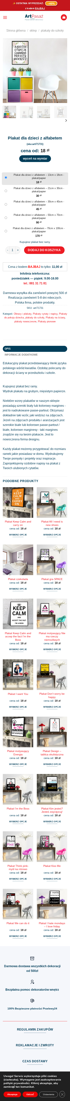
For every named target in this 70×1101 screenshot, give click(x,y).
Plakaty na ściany (55, 317)
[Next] (61, 70)
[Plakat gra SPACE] (52, 559)
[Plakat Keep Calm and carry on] (18, 502)
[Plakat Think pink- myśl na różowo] (18, 846)
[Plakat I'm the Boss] (18, 789)
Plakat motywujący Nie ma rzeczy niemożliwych (52, 636)
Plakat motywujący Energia (18, 753)
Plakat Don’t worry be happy (52, 695)
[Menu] (5, 17)
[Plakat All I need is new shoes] (52, 502)
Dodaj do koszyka (44, 250)
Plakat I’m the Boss (18, 808)
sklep (33, 30)
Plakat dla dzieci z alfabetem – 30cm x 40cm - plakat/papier (39, 203)
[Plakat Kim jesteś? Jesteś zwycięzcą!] (52, 789)
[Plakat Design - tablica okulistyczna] (52, 732)
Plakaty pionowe (47, 321)
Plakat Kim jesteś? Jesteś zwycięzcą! (52, 810)
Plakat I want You (18, 694)
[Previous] (8, 70)
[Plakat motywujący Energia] (18, 732)
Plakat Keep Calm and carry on (18, 523)
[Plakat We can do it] (18, 904)
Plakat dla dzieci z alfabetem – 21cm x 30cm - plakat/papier (39, 190)
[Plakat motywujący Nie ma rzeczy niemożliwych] (52, 614)
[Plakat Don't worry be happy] (52, 674)
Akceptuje (12, 1094)
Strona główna (16, 30)
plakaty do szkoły (52, 30)
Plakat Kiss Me (52, 866)
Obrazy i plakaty (22, 313)
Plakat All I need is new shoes (52, 523)
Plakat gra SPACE (52, 579)
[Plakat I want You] (18, 674)
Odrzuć (30, 1094)
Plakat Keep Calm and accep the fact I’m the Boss (18, 636)
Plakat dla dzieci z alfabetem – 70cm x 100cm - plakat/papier (39, 230)
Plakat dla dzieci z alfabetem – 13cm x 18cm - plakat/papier (39, 176)
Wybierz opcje (18, 535)
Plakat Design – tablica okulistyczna (52, 753)
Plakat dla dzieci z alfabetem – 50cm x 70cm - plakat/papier (39, 217)
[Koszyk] (64, 17)
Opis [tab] (8, 348)
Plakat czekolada (18, 579)
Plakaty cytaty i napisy (45, 313)
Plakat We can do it (18, 923)
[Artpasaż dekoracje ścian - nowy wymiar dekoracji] (34, 17)
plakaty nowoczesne (25, 321)
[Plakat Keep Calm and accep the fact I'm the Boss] (18, 614)
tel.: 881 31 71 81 (35, 283)
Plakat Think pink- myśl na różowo (18, 868)
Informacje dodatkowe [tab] (21, 354)
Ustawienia (48, 1094)
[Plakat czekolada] (18, 559)
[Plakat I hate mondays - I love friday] (52, 904)
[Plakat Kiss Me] (52, 846)
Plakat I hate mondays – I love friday (52, 925)
